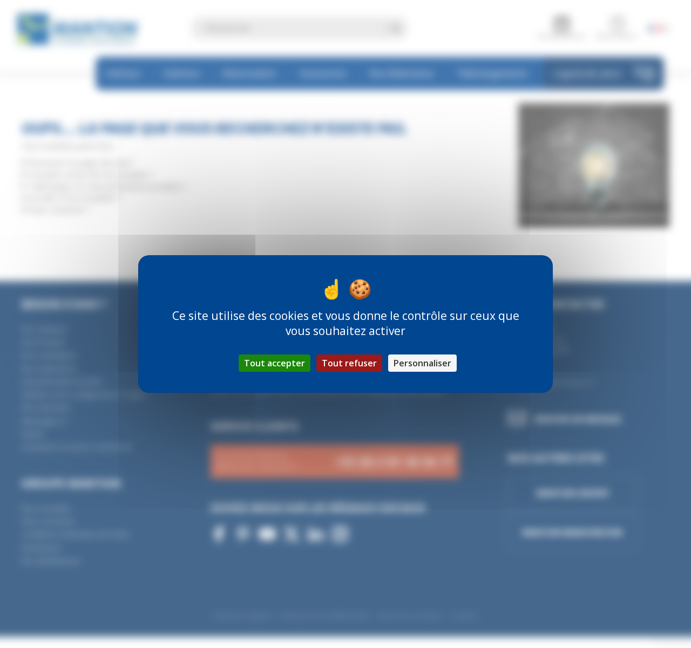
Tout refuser (349, 363)
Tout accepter (274, 363)
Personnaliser (422, 363)
